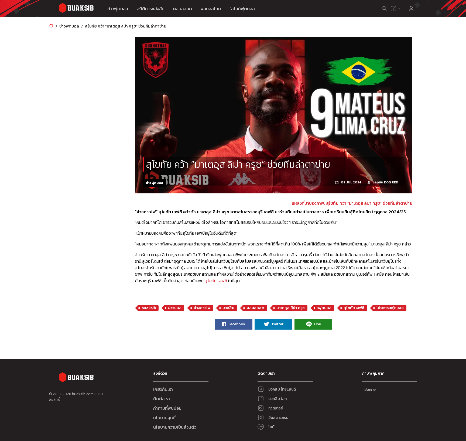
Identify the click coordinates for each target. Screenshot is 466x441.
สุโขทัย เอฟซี (216, 280)
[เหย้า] (51, 26)
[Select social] (395, 8)
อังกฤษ (370, 389)
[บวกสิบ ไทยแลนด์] (393, 8)
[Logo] (76, 9)
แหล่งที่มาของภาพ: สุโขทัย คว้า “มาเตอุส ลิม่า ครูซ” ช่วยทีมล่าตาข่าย (352, 203)
